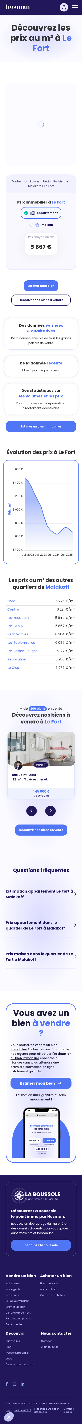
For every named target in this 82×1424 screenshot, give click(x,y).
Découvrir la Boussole (41, 1245)
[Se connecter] (64, 7)
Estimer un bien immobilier (41, 426)
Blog (9, 1347)
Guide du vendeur (17, 1301)
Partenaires (13, 1341)
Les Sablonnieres (21, 642)
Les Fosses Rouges (22, 651)
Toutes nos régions (25, 181)
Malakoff (34, 186)
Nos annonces (49, 1283)
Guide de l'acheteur (52, 1295)
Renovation (16, 659)
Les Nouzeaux (18, 617)
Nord (11, 601)
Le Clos (13, 667)
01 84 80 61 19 (49, 1347)
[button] (31, 811)
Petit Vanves (17, 634)
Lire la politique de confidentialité (25, 1405)
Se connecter (14, 1324)
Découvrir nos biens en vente (41, 830)
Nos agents (13, 1289)
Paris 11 (41, 765)
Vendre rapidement (18, 1312)
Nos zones (12, 1295)
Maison (47, 225)
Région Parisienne (55, 181)
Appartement (47, 213)
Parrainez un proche (18, 1318)
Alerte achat (48, 1289)
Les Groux (15, 625)
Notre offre (12, 1283)
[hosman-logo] (18, 8)
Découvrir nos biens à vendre (41, 300)
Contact (46, 1341)
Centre (13, 609)
